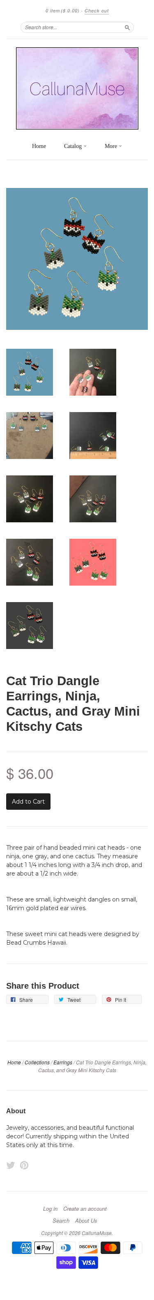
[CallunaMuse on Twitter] (10, 1165)
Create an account (85, 1209)
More (112, 146)
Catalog (73, 146)
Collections (37, 1062)
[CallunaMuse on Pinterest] (24, 1165)
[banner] (77, 88)
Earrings (62, 1062)
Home (39, 146)
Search (61, 1221)
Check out (97, 10)
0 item (63, 10)
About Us (86, 1221)
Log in (50, 1209)
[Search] (127, 27)
